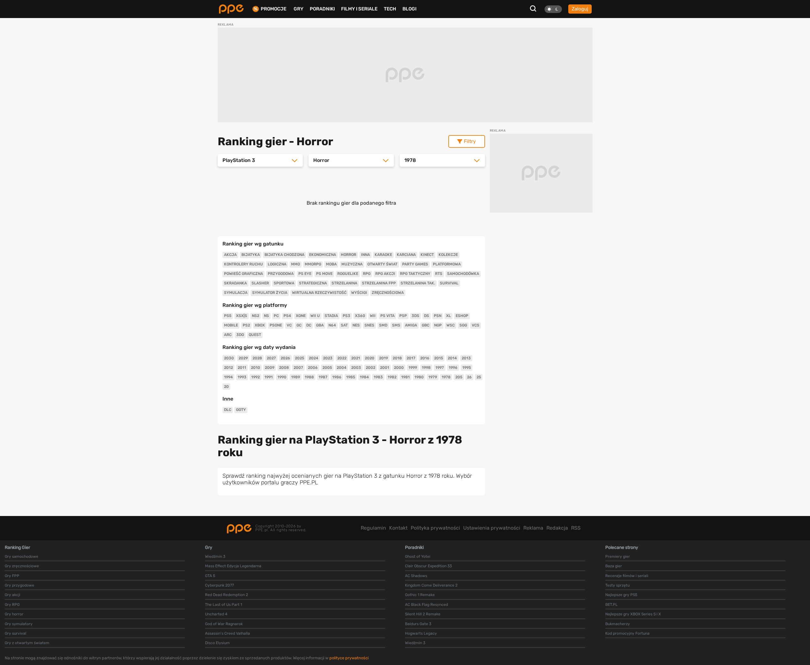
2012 (228, 367)
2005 (327, 367)
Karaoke (383, 254)
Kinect (427, 254)
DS (426, 316)
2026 (285, 358)
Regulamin (373, 528)
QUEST (255, 334)
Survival (449, 283)
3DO (240, 334)
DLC (227, 409)
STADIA (331, 316)
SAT (344, 325)
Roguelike (347, 273)
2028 (257, 358)
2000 (399, 367)
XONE (301, 316)
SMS (396, 325)
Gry (298, 9)
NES (356, 325)
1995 (466, 367)
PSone (276, 325)
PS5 (227, 316)
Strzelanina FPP (379, 283)
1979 (432, 377)
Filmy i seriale (359, 9)
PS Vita (387, 316)
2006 (313, 367)
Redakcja (557, 528)
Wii (373, 316)
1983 (378, 377)
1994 (228, 377)
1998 (426, 367)
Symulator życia (269, 292)
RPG (367, 273)
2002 (370, 367)
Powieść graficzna (243, 273)
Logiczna (277, 264)
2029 (243, 358)
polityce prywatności (349, 658)
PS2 (246, 325)
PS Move (324, 273)
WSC (450, 325)
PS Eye (304, 273)
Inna (365, 254)
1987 (323, 377)
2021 (355, 358)
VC (289, 325)
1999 (412, 367)
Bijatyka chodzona (284, 254)
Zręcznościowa (388, 292)
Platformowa (447, 264)
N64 (332, 325)
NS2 (255, 316)
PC (276, 316)
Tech (390, 9)
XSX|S (241, 316)
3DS (415, 316)
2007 (298, 367)
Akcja (230, 254)
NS (266, 316)
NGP (438, 325)
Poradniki (322, 9)
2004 (341, 367)
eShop (462, 316)
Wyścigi (359, 292)
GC (299, 325)
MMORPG (313, 264)
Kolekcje (448, 254)
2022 (341, 358)
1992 (255, 377)
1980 (419, 377)
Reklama (533, 528)
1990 (281, 377)
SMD (383, 325)
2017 (411, 358)
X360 (360, 316)
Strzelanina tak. (418, 283)
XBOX (260, 325)
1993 (242, 377)
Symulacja (235, 292)
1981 (405, 377)
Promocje (273, 9)
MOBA (331, 264)
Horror (348, 254)
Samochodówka (463, 273)
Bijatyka (250, 254)
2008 (284, 367)
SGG (463, 325)
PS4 (287, 316)
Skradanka (235, 283)
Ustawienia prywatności (491, 528)
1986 (336, 377)
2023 (328, 358)
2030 (229, 358)
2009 (269, 367)
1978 (446, 377)
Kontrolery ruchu (243, 264)
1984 (364, 377)
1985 (350, 377)
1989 (295, 377)
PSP (403, 316)
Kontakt (398, 528)
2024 (313, 358)
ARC (228, 334)
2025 (299, 358)
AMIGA (411, 325)
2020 (369, 358)
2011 (242, 367)
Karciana (406, 254)
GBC (425, 325)
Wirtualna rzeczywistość (319, 292)
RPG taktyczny (415, 273)
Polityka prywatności (435, 528)
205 (458, 377)
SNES (369, 325)
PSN (437, 316)
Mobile (231, 325)
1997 (439, 367)
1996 (453, 367)
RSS (576, 528)
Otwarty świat (382, 264)
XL (448, 316)
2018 (397, 358)
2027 (271, 358)
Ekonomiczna (322, 254)
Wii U (315, 316)
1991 (269, 377)
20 (226, 386)
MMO (295, 264)
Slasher (260, 283)
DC (308, 325)
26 (469, 377)
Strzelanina (344, 283)
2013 (466, 358)
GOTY (241, 409)
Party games (415, 264)
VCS (475, 325)
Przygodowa (281, 273)
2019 (383, 358)
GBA (320, 325)
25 (479, 377)
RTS (438, 273)
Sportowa (284, 283)
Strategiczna (313, 283)
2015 (438, 358)
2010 (255, 367)
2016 (424, 358)
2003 (356, 367)
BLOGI (409, 9)
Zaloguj (580, 9)
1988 (309, 377)
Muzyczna (352, 264)
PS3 (346, 316)
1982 (392, 377)
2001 (384, 367)
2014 (452, 358)
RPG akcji (385, 273)
